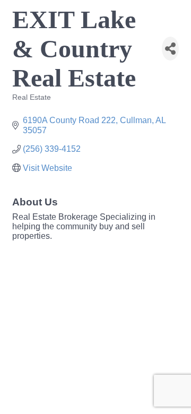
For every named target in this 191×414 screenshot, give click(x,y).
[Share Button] (170, 49)
